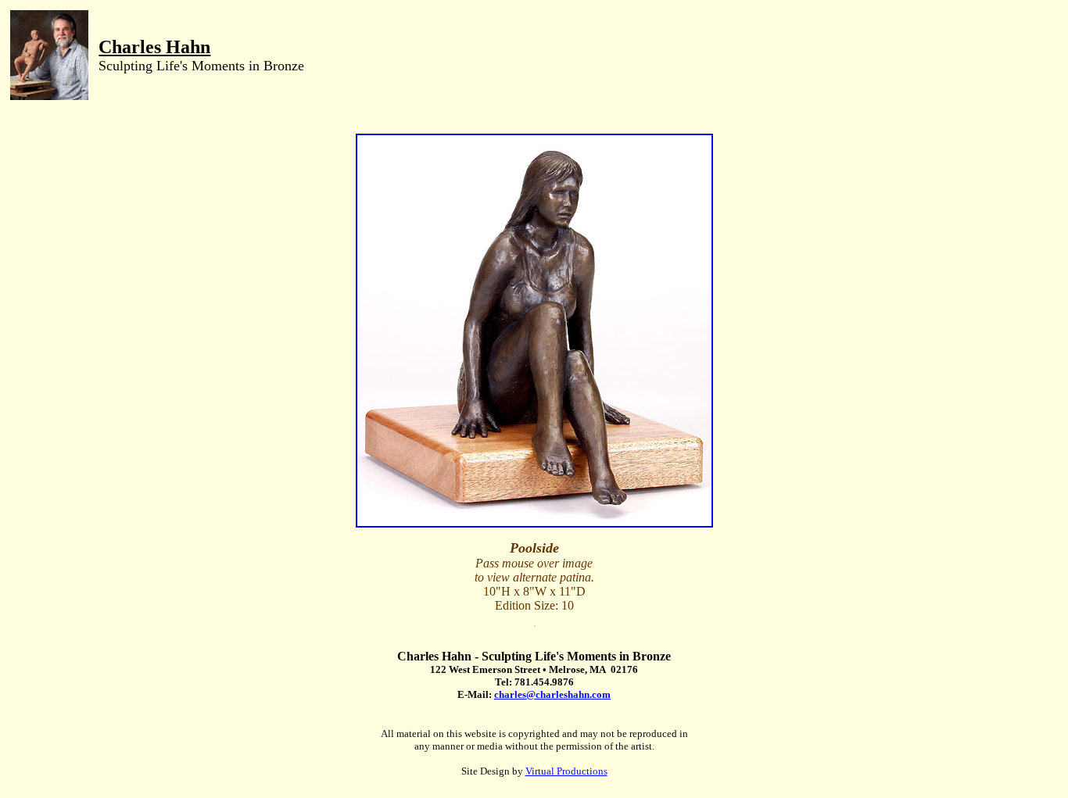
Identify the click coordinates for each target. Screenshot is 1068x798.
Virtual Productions (566, 771)
